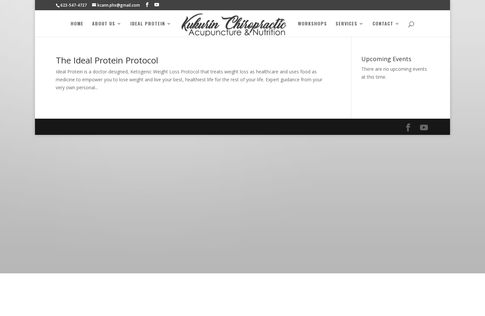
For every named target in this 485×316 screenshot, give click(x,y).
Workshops (312, 24)
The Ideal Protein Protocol (107, 60)
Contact (382, 24)
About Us (103, 24)
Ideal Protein (147, 24)
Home (77, 24)
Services (346, 24)
